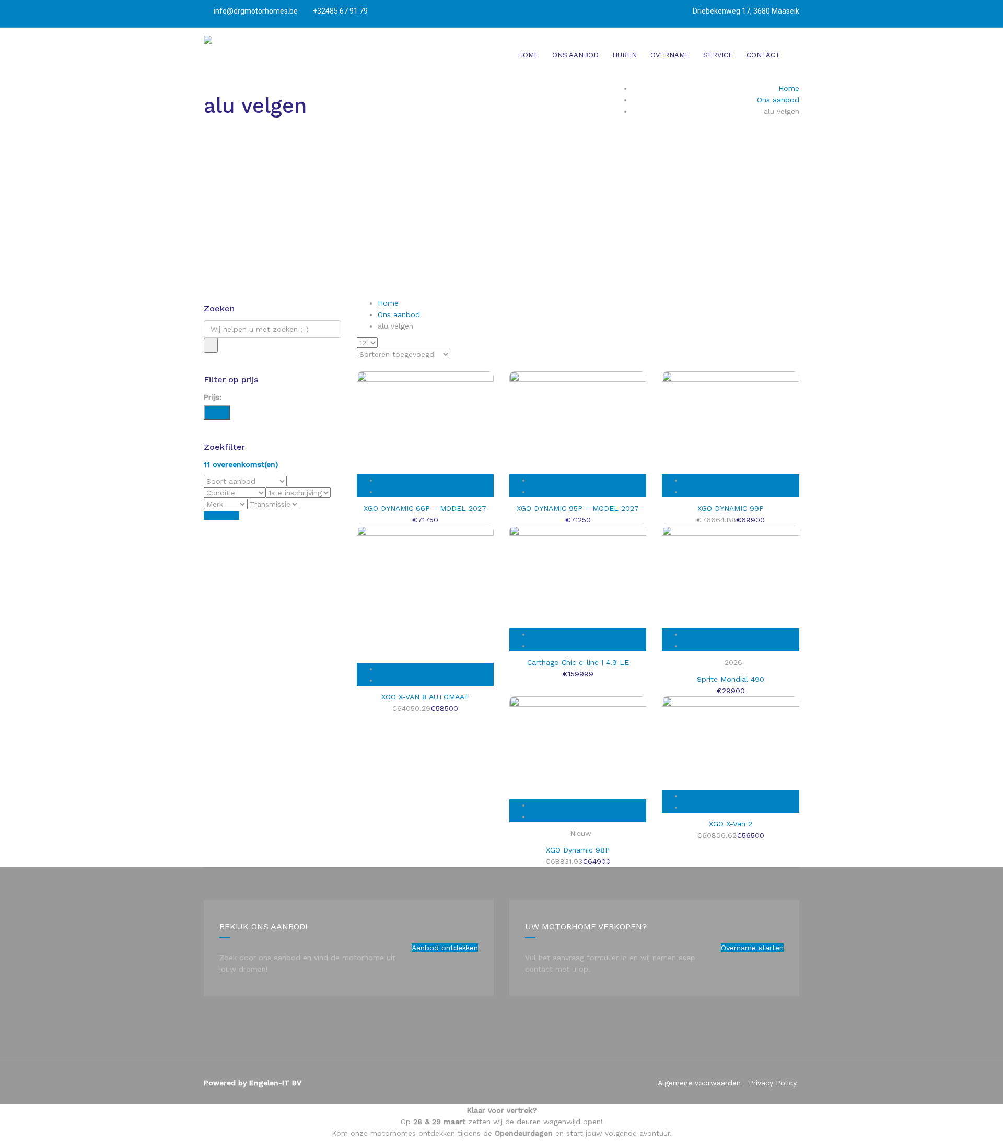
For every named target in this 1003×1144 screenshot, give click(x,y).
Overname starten (752, 947)
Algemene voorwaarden (699, 1083)
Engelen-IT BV (275, 1083)
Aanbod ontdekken (445, 947)
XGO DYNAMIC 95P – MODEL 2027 (578, 508)
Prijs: (212, 397)
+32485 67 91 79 (339, 11)
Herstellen (221, 515)
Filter (217, 412)
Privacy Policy (773, 1083)
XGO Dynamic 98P (578, 850)
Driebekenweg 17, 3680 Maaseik (746, 11)
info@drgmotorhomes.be (256, 11)
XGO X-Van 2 (730, 824)
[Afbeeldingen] (435, 491)
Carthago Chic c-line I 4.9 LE (578, 662)
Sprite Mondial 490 (730, 679)
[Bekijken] (435, 480)
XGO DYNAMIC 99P (730, 508)
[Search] (211, 345)
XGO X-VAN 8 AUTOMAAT (425, 697)
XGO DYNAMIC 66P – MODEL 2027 (425, 508)
